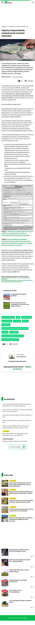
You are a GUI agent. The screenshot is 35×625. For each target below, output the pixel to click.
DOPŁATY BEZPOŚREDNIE (8, 317)
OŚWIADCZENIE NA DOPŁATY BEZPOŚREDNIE (12, 336)
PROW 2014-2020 (6, 321)
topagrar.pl (4, 26)
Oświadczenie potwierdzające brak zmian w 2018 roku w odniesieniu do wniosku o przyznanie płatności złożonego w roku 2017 (17, 233)
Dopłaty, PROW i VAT (22, 26)
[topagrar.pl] (8, 2)
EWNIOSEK (5, 332)
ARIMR (18, 317)
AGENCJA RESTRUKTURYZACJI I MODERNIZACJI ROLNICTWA (15, 328)
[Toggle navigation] (2, 2)
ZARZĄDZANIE (17, 321)
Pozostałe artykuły (15, 447)
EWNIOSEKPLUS (14, 332)
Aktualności (12, 26)
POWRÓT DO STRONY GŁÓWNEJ (17, 618)
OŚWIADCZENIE (6, 325)
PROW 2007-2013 (26, 317)
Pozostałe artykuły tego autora (17, 361)
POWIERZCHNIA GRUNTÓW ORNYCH (10, 339)
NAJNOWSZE (9, 399)
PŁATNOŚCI (25, 321)
